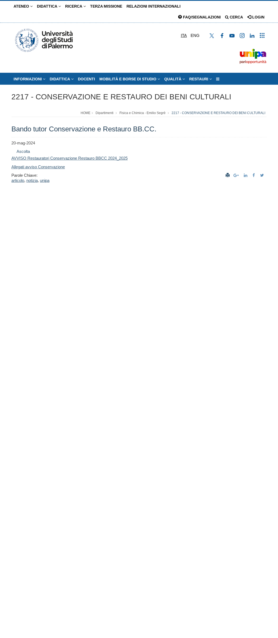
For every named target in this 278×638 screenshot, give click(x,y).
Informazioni (28, 79)
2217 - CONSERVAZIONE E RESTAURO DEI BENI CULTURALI (121, 97)
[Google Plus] (236, 175)
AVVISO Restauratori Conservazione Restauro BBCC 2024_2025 (69, 158)
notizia (32, 180)
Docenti (86, 79)
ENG (195, 35)
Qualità (173, 79)
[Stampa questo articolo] (228, 175)
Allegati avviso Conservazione (38, 167)
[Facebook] (254, 175)
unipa (44, 180)
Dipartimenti (104, 113)
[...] (218, 79)
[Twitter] (262, 175)
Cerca (236, 17)
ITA (184, 35)
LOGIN (257, 17)
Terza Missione (106, 6)
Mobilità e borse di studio (128, 79)
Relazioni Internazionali (154, 6)
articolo (17, 180)
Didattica (47, 6)
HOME (85, 113)
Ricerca (74, 6)
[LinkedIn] (246, 175)
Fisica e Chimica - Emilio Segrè (142, 113)
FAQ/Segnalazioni (201, 17)
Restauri (199, 79)
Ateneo (22, 6)
